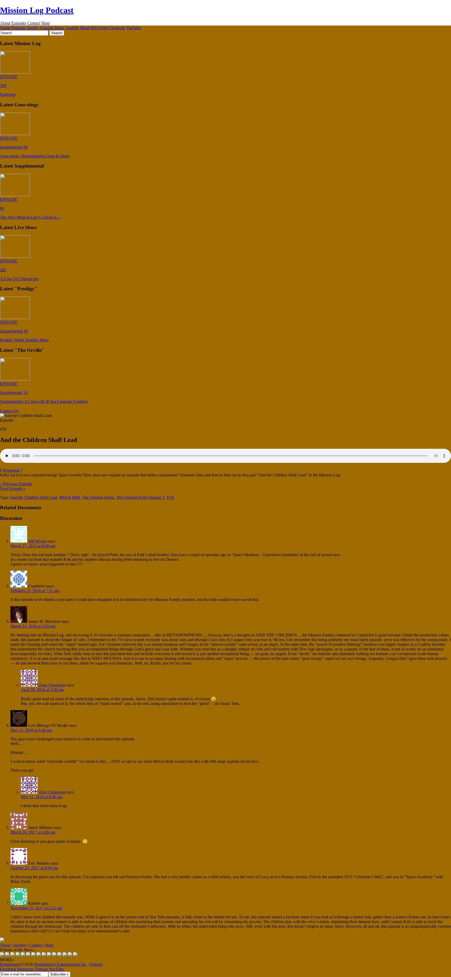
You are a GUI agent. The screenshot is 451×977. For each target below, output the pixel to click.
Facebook (117, 28)
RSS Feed (99, 28)
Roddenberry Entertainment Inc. (60, 964)
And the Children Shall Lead (33, 497)
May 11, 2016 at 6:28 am (31, 730)
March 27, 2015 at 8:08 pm (32, 546)
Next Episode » (13, 488)
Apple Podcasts (13, 28)
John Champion (52, 685)
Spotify (33, 28)
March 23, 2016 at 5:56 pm (32, 626)
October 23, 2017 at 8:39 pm (34, 868)
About (5, 23)
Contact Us (9, 411)
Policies (96, 964)
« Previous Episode (16, 484)
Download (11, 470)
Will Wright (37, 541)
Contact (33, 23)
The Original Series (98, 497)
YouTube (133, 28)
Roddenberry (11, 964)
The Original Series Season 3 (140, 497)
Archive (19, 945)
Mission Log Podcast (37, 10)
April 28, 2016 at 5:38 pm (42, 689)
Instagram (25, 969)
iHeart (85, 28)
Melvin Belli (69, 497)
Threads (41, 969)
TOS (170, 497)
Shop (45, 23)
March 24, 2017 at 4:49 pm (32, 832)
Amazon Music (52, 28)
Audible (72, 28)
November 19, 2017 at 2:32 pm (36, 908)
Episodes (18, 23)
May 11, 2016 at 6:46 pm (41, 797)
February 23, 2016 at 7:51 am (34, 590)
